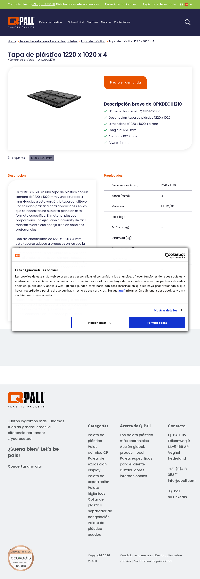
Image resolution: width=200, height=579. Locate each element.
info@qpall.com (182, 480)
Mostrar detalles (166, 310)
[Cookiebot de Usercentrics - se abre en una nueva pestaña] (168, 255)
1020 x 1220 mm (41, 158)
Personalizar (97, 322)
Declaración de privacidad (152, 561)
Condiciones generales (136, 555)
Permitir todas (157, 322)
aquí (121, 290)
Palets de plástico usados (96, 528)
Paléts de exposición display (97, 464)
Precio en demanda (125, 82)
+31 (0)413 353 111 (43, 4)
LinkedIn (180, 497)
